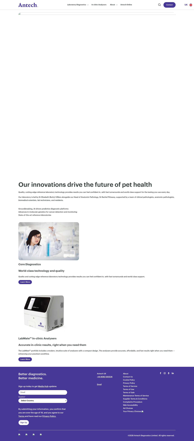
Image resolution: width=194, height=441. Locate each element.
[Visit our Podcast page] (169, 373)
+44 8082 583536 (104, 377)
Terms (21, 416)
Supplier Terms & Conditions (135, 399)
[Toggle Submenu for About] (117, 5)
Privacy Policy (129, 383)
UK (186, 5)
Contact (169, 5)
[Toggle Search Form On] (159, 5)
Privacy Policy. (49, 416)
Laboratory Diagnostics (76, 5)
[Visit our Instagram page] (164, 373)
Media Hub (43, 386)
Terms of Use (128, 389)
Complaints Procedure (132, 402)
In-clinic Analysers (98, 5)
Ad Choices (128, 408)
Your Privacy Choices (132, 411)
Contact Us (128, 377)
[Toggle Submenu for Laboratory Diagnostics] (88, 5)
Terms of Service (130, 386)
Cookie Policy (129, 380)
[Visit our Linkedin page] (173, 373)
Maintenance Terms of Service (136, 396)
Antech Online (126, 5)
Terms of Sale (128, 392)
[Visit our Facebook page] (160, 373)
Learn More (25, 282)
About (112, 5)
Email (99, 384)
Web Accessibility (130, 405)
